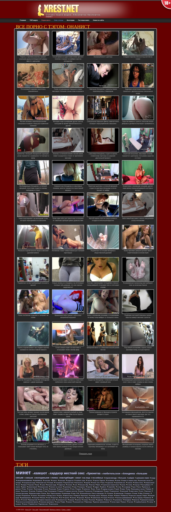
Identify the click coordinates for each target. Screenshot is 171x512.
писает (25, 504)
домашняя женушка (148, 499)
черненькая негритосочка (111, 484)
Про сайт (35, 509)
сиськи (30, 478)
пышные (19, 504)
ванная (69, 502)
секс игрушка (138, 497)
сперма (51, 482)
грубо (118, 489)
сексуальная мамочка (24, 480)
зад (46, 491)
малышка (62, 480)
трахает (90, 480)
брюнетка (94, 473)
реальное (25, 491)
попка (55, 478)
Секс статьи (58, 20)
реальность (79, 482)
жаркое (79, 489)
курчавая (81, 497)
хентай (25, 499)
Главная (23, 20)
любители (148, 497)
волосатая (89, 491)
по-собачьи (98, 478)
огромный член (62, 499)
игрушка (72, 499)
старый (105, 497)
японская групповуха (47, 502)
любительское (112, 473)
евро (74, 493)
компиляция (67, 493)
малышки (53, 489)
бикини (117, 495)
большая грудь (52, 484)
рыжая (81, 491)
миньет (124, 502)
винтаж (78, 499)
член (73, 489)
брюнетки (136, 499)
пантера (33, 491)
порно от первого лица (130, 480)
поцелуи (137, 484)
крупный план (69, 482)
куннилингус (119, 499)
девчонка (85, 495)
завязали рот (115, 491)
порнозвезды (119, 493)
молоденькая (99, 491)
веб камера (39, 489)
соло (76, 484)
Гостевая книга (83, 20)
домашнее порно (143, 478)
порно (107, 491)
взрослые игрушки (136, 495)
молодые (19, 482)
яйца (141, 493)
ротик (45, 493)
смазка (35, 495)
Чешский (36, 497)
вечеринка (42, 495)
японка (18, 491)
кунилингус (38, 480)
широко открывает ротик (48, 499)
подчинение (27, 495)
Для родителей (44, 509)
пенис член (96, 482)
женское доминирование (125, 497)
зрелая (123, 484)
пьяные (54, 480)
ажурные (129, 493)
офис (64, 502)
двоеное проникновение (102, 502)
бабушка (105, 495)
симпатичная (96, 497)
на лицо (87, 478)
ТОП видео (34, 20)
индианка (100, 499)
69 (79, 493)
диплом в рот (44, 504)
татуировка (59, 482)
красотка (56, 497)
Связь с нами (66, 509)
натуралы (82, 487)
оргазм (97, 480)
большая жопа (44, 487)
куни (99, 489)
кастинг (131, 502)
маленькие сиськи (145, 480)
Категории (70, 20)
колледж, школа (95, 495)
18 (61, 497)
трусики (31, 484)
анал (78, 478)
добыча (104, 487)
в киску (150, 502)
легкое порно (116, 502)
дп (49, 493)
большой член (42, 482)
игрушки (88, 482)
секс (18, 484)
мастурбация (67, 478)
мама (38, 484)
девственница (56, 493)
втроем (111, 493)
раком (88, 497)
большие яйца (84, 484)
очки (49, 497)
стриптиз (67, 489)
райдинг (131, 478)
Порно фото (45, 20)
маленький (124, 491)
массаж (18, 499)
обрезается (109, 499)
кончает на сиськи (56, 487)
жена (139, 487)
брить (99, 484)
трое (103, 482)
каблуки (40, 491)
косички (92, 499)
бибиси (149, 489)
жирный (77, 495)
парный (61, 491)
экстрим (18, 495)
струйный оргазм (141, 502)
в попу (119, 487)
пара (75, 487)
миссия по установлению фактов (28, 502)
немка (136, 493)
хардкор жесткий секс (68, 473)
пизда (153, 478)
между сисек (52, 495)
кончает (112, 497)
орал (134, 487)
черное (18, 487)
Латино (43, 497)
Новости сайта (98, 20)
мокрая (24, 484)
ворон (112, 495)
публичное (87, 489)
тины (25, 489)
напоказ (74, 497)
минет (24, 472)
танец (58, 502)
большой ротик (86, 493)
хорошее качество (72, 491)
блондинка (129, 473)
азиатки (130, 482)
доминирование (26, 497)
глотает (30, 489)
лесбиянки (110, 480)
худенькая (110, 482)
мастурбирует (146, 484)
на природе (127, 487)
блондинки (128, 499)
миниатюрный (33, 487)
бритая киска (68, 495)
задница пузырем (108, 489)
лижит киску (134, 491)
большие (123, 478)
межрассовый (149, 482)
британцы (89, 502)
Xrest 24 (28, 509)
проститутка (54, 504)
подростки (62, 484)
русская (148, 491)
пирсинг (90, 487)
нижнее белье (139, 482)
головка (85, 499)
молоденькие (42, 478)
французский (33, 499)
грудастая (70, 480)
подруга (97, 487)
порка (123, 489)
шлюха (60, 495)
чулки (43, 484)
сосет (142, 491)
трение (118, 480)
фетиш (93, 484)
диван (24, 487)
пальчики (47, 480)
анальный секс (79, 502)
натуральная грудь (30, 482)
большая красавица (22, 493)
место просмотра (98, 493)
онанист (147, 493)
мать (94, 489)
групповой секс (121, 482)
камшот (41, 473)
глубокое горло (81, 480)
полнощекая (53, 491)
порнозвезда (111, 478)
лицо (128, 489)
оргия (60, 489)
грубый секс (34, 504)
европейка (111, 487)
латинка (70, 484)
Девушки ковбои (35, 493)
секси (46, 489)
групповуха (68, 487)
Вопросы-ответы (55, 509)
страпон (66, 497)
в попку (130, 484)
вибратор (125, 495)
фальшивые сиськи (138, 489)
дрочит (103, 480)
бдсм (145, 495)
